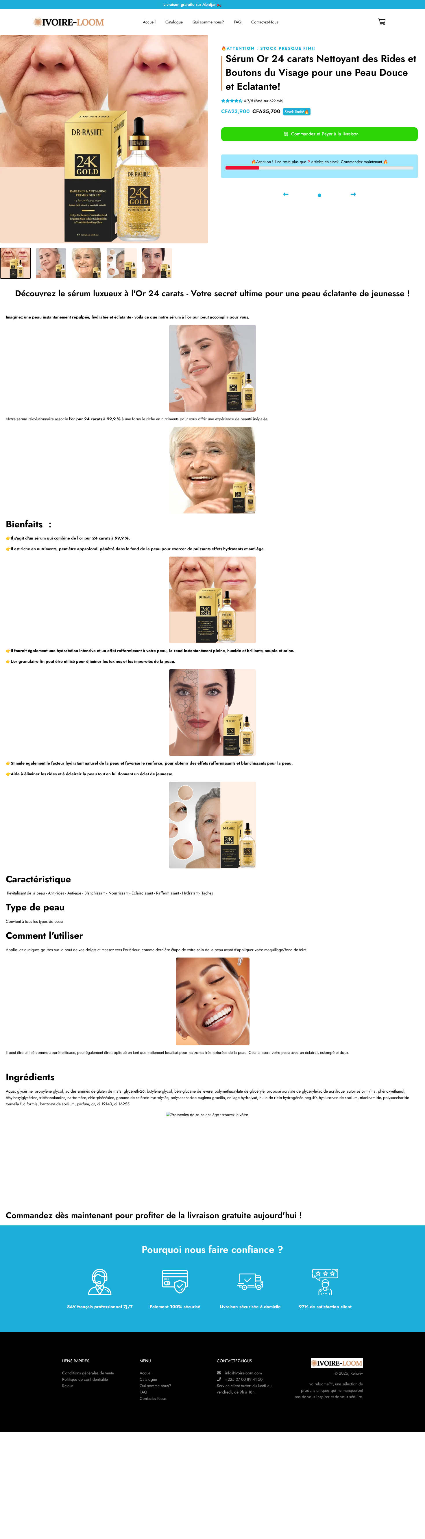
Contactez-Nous (264, 22)
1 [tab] (319, 195)
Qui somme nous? (208, 22)
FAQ (237, 22)
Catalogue (174, 22)
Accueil (149, 22)
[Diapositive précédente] (285, 194)
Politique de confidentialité (85, 1379)
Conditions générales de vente (88, 1373)
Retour (67, 1386)
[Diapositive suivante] (353, 194)
